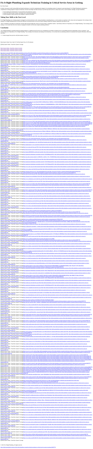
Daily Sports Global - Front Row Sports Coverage (11, 48)
